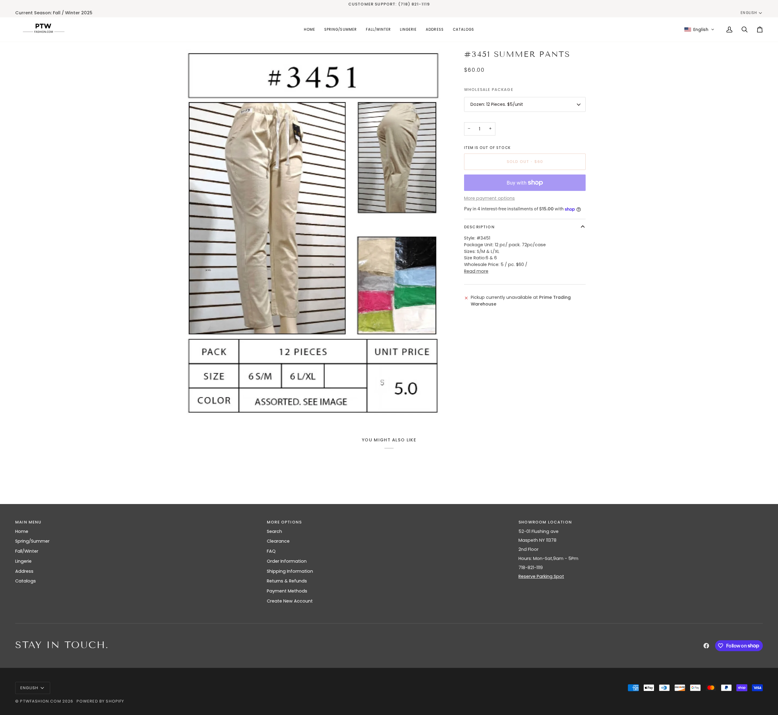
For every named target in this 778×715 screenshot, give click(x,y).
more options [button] (284, 522)
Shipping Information (290, 571)
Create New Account (290, 601)
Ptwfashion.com (40, 701)
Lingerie (23, 561)
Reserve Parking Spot (541, 576)
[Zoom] (195, 404)
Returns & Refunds (287, 581)
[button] (340, 29)
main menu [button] (28, 522)
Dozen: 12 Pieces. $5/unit (496, 104)
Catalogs (25, 581)
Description (479, 227)
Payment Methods (287, 591)
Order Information (287, 561)
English (749, 12)
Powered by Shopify (100, 701)
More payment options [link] (489, 198)
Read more (476, 271)
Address (24, 571)
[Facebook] (706, 645)
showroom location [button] (545, 522)
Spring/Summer (32, 541)
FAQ (271, 551)
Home (21, 531)
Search (274, 531)
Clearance (278, 541)
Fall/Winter (26, 551)
